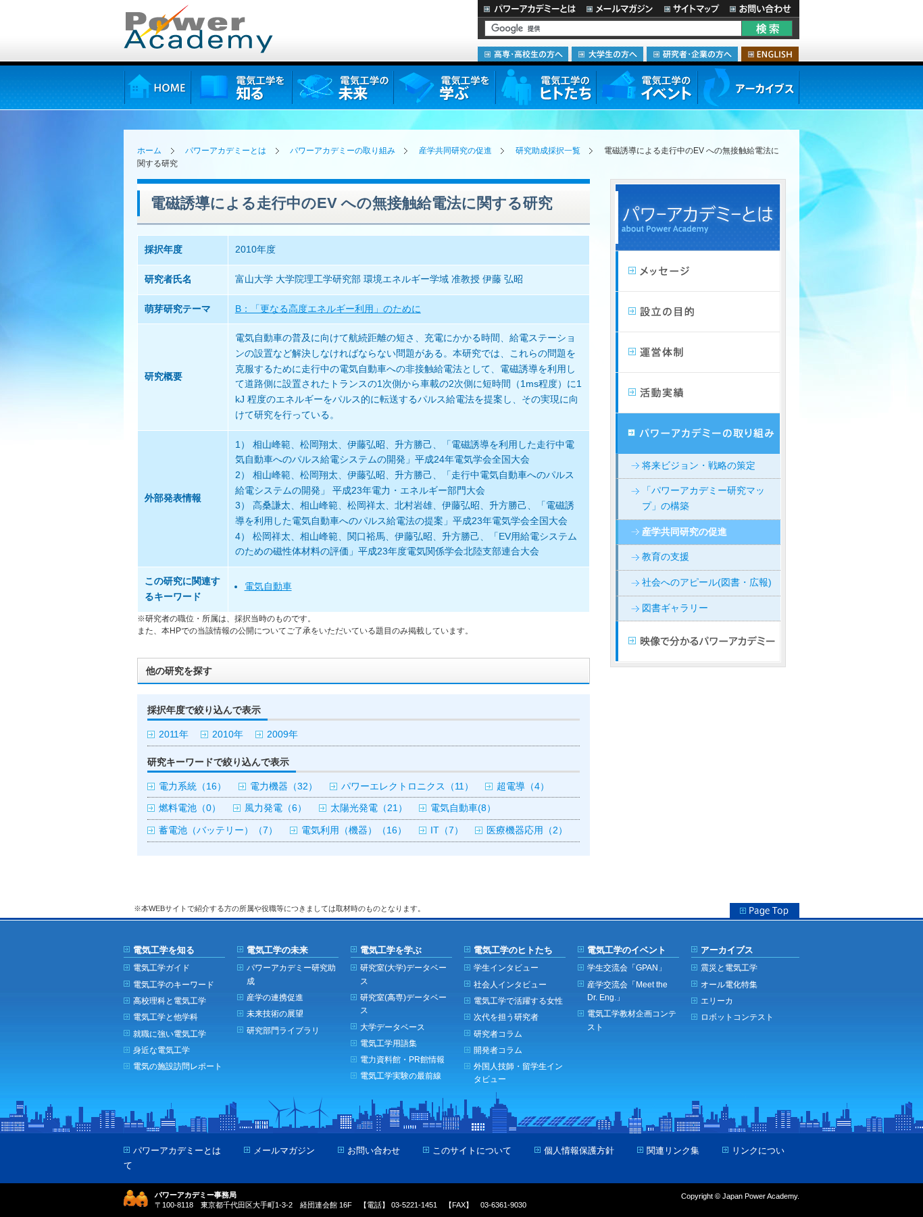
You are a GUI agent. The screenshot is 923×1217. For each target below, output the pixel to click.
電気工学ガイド (161, 967)
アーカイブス (748, 87)
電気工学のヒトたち (545, 87)
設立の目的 (698, 312)
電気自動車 (268, 586)
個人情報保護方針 (579, 1150)
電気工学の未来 (342, 87)
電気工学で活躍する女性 (518, 1000)
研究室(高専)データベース (403, 1003)
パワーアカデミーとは (529, 8)
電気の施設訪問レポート (177, 1066)
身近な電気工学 (161, 1049)
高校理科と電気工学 (169, 1000)
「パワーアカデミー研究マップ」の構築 (703, 498)
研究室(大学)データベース (403, 974)
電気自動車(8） (463, 808)
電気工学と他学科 (165, 1016)
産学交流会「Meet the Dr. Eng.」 (627, 991)
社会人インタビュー (510, 984)
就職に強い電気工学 (169, 1033)
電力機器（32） (284, 786)
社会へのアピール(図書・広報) (707, 582)
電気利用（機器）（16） (354, 830)
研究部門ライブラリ (283, 1030)
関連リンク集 (673, 1150)
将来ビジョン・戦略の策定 (698, 466)
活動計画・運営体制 (698, 352)
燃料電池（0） (190, 808)
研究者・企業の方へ (692, 54)
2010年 (227, 734)
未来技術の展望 (275, 1013)
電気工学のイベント (647, 87)
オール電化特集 (729, 984)
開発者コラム (498, 1049)
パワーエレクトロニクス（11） (407, 786)
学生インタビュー (506, 967)
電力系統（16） (192, 786)
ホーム (149, 150)
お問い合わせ (761, 8)
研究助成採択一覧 (548, 150)
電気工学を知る (241, 87)
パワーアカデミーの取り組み (342, 150)
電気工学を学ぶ (444, 87)
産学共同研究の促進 (455, 150)
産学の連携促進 (275, 997)
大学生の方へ (607, 54)
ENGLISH (770, 54)
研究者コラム (498, 1033)
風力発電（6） (276, 808)
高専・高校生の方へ (523, 54)
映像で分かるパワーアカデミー (698, 641)
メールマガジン (619, 8)
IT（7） (447, 830)
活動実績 (698, 393)
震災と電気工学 (729, 967)
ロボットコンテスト (737, 1016)
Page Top (764, 910)
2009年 (282, 734)
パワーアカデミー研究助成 (291, 974)
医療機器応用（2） (527, 830)
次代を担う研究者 (506, 1016)
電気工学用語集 (388, 1043)
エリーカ (717, 1000)
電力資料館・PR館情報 (402, 1059)
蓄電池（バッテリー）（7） (218, 830)
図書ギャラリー (675, 608)
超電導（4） (523, 786)
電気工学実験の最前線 (400, 1075)
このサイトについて (472, 1150)
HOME (157, 87)
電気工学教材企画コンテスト (631, 1020)
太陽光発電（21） (368, 808)
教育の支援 (665, 557)
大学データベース (392, 1026)
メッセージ (698, 271)
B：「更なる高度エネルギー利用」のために (328, 309)
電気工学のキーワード (173, 984)
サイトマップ (691, 8)
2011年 (174, 734)
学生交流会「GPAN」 (626, 967)
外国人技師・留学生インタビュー (518, 1072)
